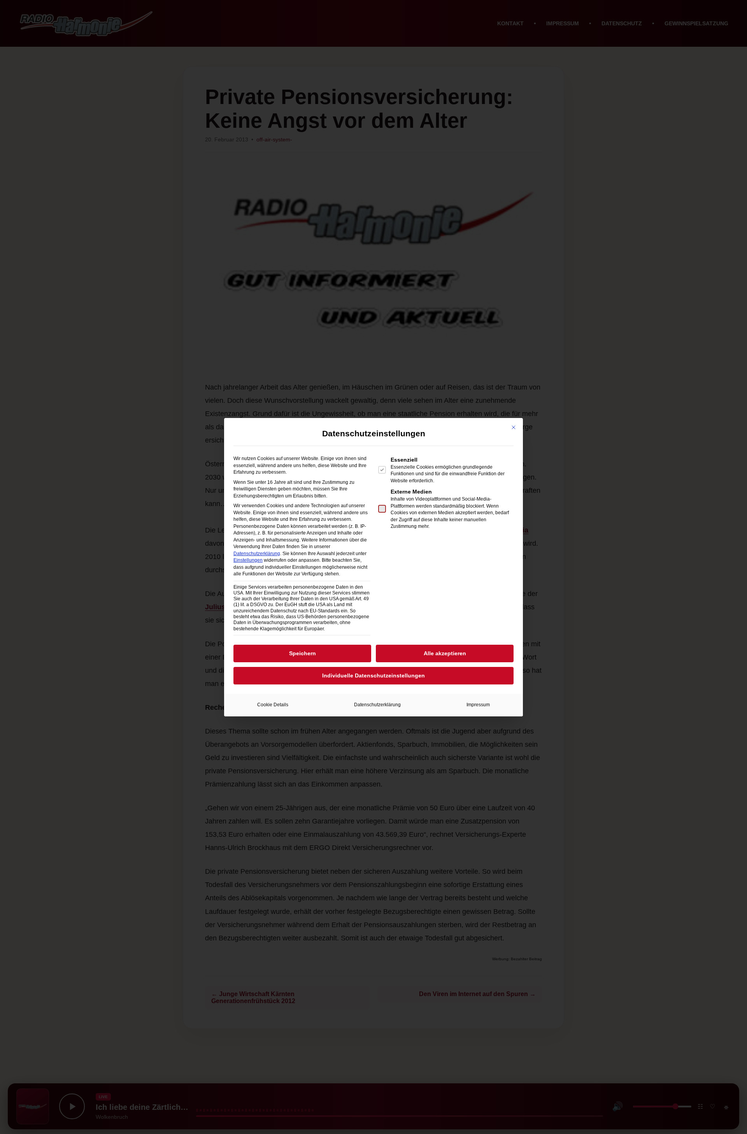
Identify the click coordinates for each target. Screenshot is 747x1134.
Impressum (478, 704)
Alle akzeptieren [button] (445, 653)
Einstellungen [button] (248, 560)
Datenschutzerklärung (256, 553)
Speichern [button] (302, 653)
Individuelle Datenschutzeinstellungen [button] (373, 675)
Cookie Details (272, 704)
